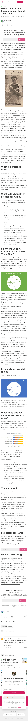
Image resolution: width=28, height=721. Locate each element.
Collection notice (14, 711)
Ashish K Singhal (8, 638)
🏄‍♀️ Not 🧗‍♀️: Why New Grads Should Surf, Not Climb (8, 659)
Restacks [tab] (10, 626)
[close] (24, 672)
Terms (23, 710)
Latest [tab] (6, 655)
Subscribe (20, 2)
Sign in (25, 2)
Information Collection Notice (18, 702)
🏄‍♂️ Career (3, 6)
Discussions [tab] (11, 655)
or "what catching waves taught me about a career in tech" (9, 663)
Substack (7, 718)
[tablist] (7, 626)
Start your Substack (10, 714)
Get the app (20, 714)
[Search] (25, 655)
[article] (14, 663)
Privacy (20, 710)
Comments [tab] (4, 626)
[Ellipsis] (26, 639)
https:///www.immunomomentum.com (10, 584)
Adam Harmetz (7, 20)
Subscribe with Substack (15, 698)
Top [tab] (2, 655)
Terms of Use (21, 701)
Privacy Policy (15, 703)
